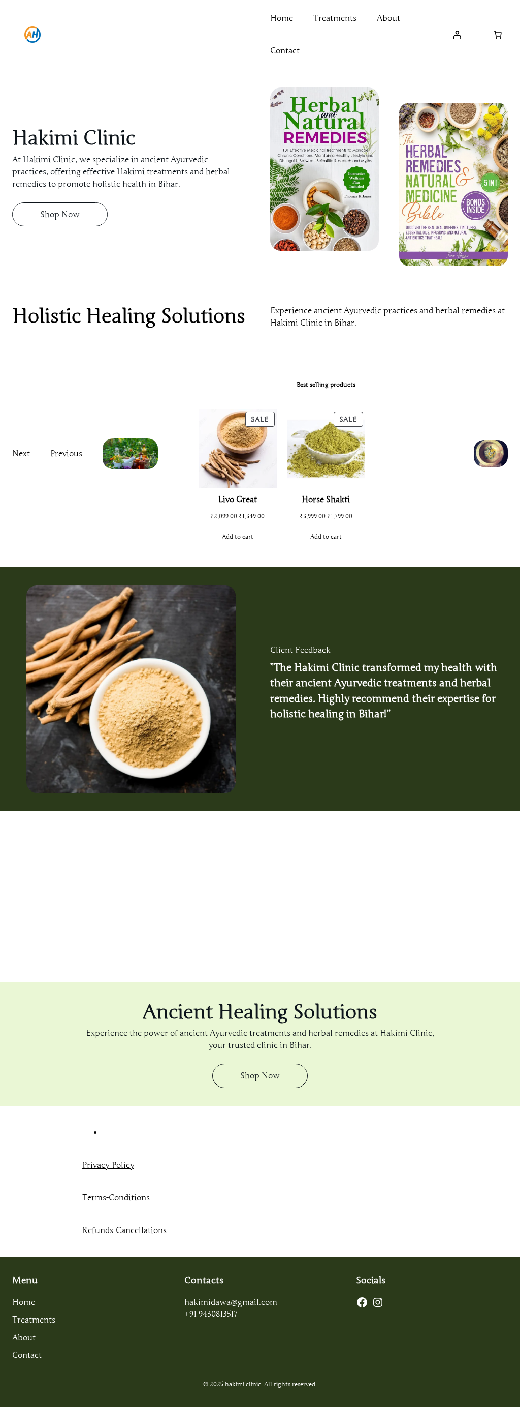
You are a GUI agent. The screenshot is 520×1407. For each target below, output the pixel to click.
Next (21, 454)
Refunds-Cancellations (124, 1230)
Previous (66, 454)
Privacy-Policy (108, 1165)
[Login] (457, 34)
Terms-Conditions (116, 1198)
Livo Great (237, 499)
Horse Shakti (326, 499)
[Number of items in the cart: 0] (498, 34)
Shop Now (60, 215)
